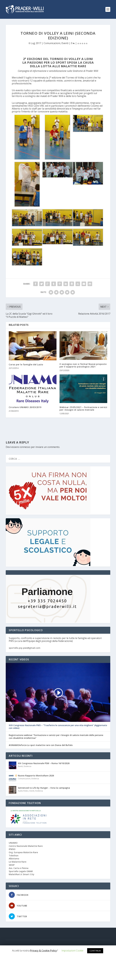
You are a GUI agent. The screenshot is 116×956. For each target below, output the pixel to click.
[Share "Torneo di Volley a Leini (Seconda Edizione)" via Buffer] (72, 284)
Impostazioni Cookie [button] (72, 950)
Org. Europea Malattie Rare (23, 852)
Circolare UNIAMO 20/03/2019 (25, 407)
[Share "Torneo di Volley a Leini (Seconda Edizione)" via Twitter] (42, 284)
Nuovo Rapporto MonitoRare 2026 (36, 775)
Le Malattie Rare (17, 861)
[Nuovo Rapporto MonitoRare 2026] (12, 777)
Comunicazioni (52, 43)
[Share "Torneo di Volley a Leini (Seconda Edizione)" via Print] (90, 284)
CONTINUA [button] (95, 950)
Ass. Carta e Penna (18, 868)
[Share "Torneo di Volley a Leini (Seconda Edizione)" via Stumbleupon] (78, 284)
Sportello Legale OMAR (21, 871)
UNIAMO (13, 842)
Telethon (13, 855)
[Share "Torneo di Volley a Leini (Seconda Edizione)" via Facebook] (35, 284)
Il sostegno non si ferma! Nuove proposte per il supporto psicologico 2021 (83, 365)
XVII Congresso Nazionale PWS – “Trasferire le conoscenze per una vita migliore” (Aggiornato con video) (58, 726)
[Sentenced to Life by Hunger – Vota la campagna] (12, 790)
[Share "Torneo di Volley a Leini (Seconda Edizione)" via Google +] (48, 284)
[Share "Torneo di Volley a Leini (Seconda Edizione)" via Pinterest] (60, 284)
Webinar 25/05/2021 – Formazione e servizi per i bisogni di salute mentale (83, 408)
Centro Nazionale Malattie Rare (26, 846)
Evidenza (27, 766)
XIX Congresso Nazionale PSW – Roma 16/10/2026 (43, 763)
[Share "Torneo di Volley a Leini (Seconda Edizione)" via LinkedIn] (66, 284)
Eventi (64, 43)
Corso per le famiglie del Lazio (26, 364)
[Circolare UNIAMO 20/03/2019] (32, 388)
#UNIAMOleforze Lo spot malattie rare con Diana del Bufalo (41, 745)
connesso (24, 447)
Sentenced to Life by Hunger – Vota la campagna (44, 787)
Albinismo (14, 858)
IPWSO (12, 849)
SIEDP (11, 864)
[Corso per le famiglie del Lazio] (32, 345)
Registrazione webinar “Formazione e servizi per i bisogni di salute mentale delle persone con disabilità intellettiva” (56, 736)
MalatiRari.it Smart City (21, 874)
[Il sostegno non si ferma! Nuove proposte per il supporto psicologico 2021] (83, 345)
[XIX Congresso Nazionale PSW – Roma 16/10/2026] (12, 765)
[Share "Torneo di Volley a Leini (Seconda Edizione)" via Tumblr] (54, 284)
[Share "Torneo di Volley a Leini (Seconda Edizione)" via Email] (84, 284)
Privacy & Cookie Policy (43, 950)
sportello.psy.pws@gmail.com (24, 647)
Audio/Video (23, 791)
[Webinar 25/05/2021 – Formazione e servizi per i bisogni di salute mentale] (83, 388)
